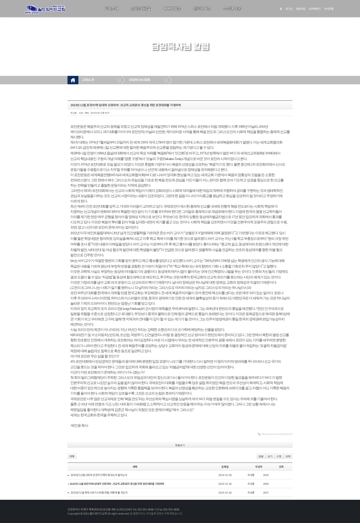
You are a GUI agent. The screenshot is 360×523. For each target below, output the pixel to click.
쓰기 (270, 456)
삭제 (288, 456)
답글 (261, 456)
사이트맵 (328, 8)
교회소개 (111, 8)
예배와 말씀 (172, 8)
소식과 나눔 (232, 8)
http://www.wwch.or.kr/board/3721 (276, 433)
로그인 (289, 8)
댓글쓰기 (180, 445)
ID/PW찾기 (315, 8)
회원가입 (300, 8)
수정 (279, 456)
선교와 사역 (202, 8)
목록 (72, 456)
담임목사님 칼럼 (139, 80)
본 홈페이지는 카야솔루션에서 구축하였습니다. (156, 513)
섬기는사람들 (141, 8)
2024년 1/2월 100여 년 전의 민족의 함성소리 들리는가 (98, 475)
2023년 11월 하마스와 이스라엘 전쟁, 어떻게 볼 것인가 (99, 492)
